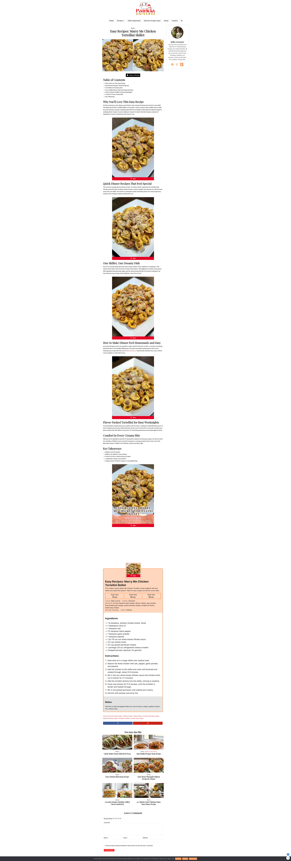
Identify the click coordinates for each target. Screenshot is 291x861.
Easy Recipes (138, 716)
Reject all (185, 858)
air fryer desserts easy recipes (113, 716)
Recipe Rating (108, 818)
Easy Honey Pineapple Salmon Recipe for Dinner (149, 778)
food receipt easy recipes (151, 716)
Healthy (147, 751)
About (166, 21)
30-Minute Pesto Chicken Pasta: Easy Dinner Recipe (149, 803)
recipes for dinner (124, 718)
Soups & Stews (153, 751)
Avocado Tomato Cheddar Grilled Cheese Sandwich (117, 803)
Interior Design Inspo (152, 21)
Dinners (133, 28)
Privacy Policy (193, 858)
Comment (107, 822)
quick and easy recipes (111, 718)
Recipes (120, 21)
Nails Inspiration (134, 21)
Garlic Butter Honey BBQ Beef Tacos (117, 754)
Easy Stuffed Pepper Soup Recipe (149, 754)
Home (112, 21)
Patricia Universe (131, 351)
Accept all (178, 858)
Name (106, 838)
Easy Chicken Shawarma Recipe (117, 777)
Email (125, 838)
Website (145, 838)
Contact (175, 21)
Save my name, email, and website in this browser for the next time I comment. (129, 845)
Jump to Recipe (134, 75)
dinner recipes (128, 716)
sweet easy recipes (137, 718)
